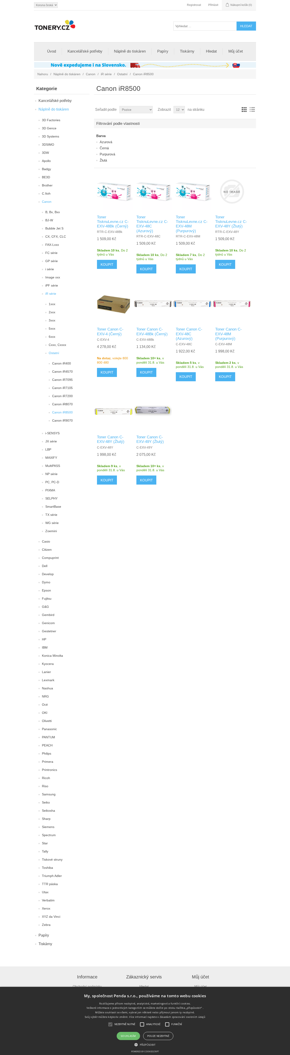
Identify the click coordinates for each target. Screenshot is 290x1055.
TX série (51, 515)
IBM (45, 647)
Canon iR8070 (62, 404)
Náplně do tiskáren (130, 51)
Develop (48, 574)
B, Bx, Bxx (52, 212)
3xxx (52, 320)
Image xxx (52, 277)
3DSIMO (48, 144)
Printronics (49, 770)
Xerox (46, 908)
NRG (45, 696)
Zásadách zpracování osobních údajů (182, 1017)
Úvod (51, 51)
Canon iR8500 (62, 412)
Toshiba (47, 867)
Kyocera (48, 664)
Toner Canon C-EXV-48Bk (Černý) (152, 331)
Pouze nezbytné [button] (158, 1036)
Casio (46, 541)
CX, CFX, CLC (55, 236)
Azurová (106, 142)
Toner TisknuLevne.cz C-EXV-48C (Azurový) (152, 224)
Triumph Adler (52, 876)
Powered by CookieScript (145, 1051)
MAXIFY (51, 457)
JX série (51, 441)
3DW (45, 153)
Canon (90, 74)
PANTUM (48, 737)
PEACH (47, 745)
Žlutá (103, 160)
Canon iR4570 (62, 371)
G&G (45, 606)
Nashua (47, 688)
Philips (46, 753)
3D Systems (50, 136)
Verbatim (48, 900)
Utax (45, 892)
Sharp (46, 819)
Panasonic (49, 729)
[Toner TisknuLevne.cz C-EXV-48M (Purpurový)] (192, 191)
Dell (44, 566)
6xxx (52, 336)
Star (45, 843)
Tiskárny (187, 51)
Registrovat (194, 5)
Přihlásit (213, 5)
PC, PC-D (52, 482)
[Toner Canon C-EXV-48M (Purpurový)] (232, 304)
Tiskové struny (52, 859)
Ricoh (46, 778)
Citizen (47, 549)
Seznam (252, 109)
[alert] (145, 1021)
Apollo (46, 161)
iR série (106, 74)
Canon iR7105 (62, 388)
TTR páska (50, 884)
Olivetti (47, 721)
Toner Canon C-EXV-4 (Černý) (110, 331)
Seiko (46, 802)
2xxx (52, 312)
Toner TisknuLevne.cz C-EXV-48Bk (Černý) (113, 222)
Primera (47, 761)
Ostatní (122, 74)
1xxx (52, 304)
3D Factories (51, 120)
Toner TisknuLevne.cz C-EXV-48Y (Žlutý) (231, 222)
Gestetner (49, 631)
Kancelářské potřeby (85, 51)
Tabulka (244, 109)
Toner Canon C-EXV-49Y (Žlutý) (150, 439)
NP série (51, 474)
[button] (144, 1044)
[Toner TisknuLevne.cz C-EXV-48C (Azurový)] (153, 191)
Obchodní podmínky (87, 986)
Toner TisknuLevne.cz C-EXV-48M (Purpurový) (192, 224)
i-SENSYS (52, 433)
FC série (51, 253)
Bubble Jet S (54, 228)
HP (44, 639)
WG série (52, 523)
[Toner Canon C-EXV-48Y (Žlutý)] (114, 411)
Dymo (46, 582)
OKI (44, 713)
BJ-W (49, 220)
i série (49, 269)
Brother (47, 185)
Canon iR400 (61, 363)
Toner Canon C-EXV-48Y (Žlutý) (110, 439)
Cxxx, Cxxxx (57, 345)
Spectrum (49, 835)
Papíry (162, 51)
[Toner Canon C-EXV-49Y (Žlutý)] (153, 411)
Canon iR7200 (62, 396)
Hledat (211, 51)
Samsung (49, 794)
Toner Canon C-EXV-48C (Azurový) (189, 334)
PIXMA (50, 490)
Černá (104, 148)
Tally (45, 851)
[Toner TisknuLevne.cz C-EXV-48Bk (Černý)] (114, 191)
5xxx (52, 328)
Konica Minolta (52, 655)
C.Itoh (46, 193)
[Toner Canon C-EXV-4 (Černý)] (114, 304)
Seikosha (48, 810)
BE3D (46, 177)
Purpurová (107, 154)
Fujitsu (46, 598)
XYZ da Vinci (51, 916)
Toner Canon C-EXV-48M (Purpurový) (228, 334)
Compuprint (50, 558)
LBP (48, 449)
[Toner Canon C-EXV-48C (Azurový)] (192, 304)
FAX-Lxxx (52, 244)
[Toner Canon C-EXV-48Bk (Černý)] (153, 304)
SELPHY (51, 498)
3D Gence (49, 128)
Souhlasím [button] (128, 1036)
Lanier (46, 672)
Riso (45, 786)
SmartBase (53, 506)
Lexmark (48, 680)
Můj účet (235, 51)
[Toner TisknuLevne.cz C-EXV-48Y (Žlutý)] (232, 191)
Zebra (46, 925)
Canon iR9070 (62, 420)
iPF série (51, 285)
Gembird (48, 615)
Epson (46, 590)
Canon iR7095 (62, 379)
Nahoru (42, 74)
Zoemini (51, 531)
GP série (51, 261)
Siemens (48, 827)
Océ (45, 704)
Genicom (48, 623)
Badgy (46, 169)
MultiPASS (52, 466)
